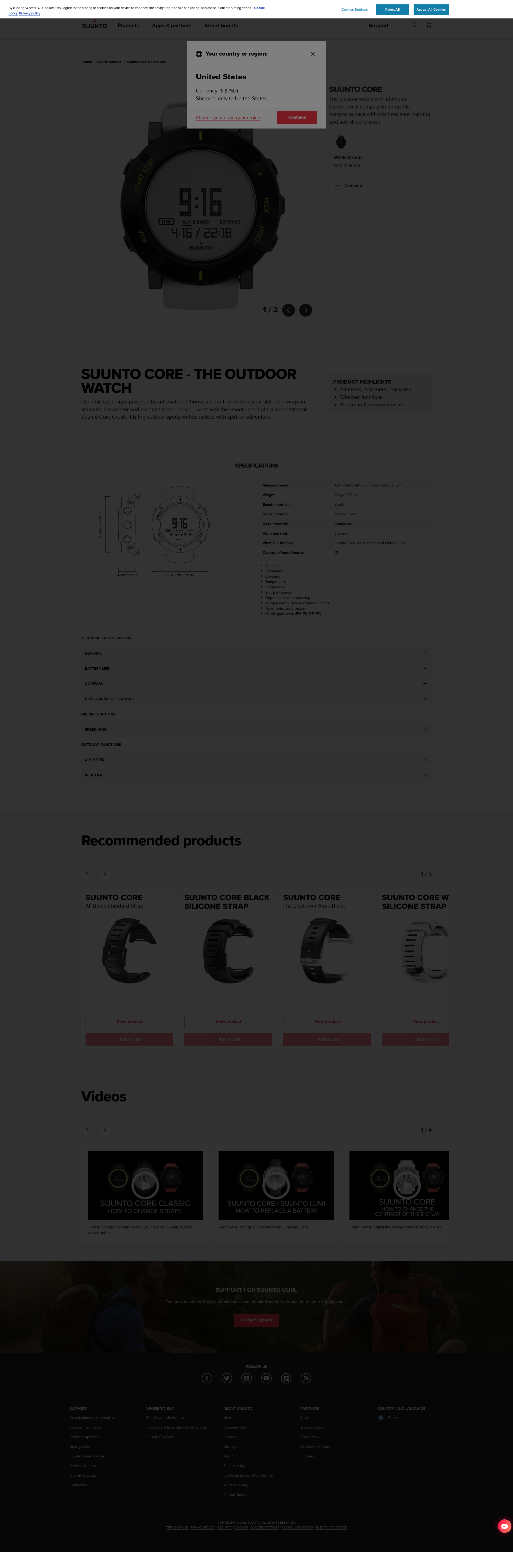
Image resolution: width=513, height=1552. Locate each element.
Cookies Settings (354, 9)
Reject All (392, 9)
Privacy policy (29, 13)
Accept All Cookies (431, 9)
